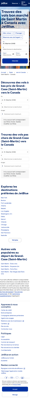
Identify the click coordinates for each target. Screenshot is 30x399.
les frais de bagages (6, 292)
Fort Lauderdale (6, 203)
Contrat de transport (8, 342)
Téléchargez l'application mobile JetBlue (11, 372)
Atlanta (3, 206)
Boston (3, 200)
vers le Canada (21, 72)
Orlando (3, 222)
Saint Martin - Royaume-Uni (10, 266)
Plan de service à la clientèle (10, 347)
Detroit (3, 219)
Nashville (4, 235)
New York (4, 198)
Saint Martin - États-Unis (9, 264)
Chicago (4, 224)
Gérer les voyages (24, 3)
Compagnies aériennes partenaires (12, 315)
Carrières (5, 324)
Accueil (3, 72)
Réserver (16, 3)
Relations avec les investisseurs (12, 321)
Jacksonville (5, 227)
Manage (15, 395)
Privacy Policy (17, 384)
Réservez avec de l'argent (11, 37)
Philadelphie (5, 230)
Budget (3, 110)
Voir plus (15, 240)
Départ (4, 53)
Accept (15, 389)
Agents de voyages (7, 318)
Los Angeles (5, 211)
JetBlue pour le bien (7, 358)
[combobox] (15, 100)
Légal (2, 337)
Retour (18, 53)
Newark (3, 208)
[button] (19, 33)
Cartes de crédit (6, 310)
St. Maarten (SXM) (9, 43)
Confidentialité (6, 350)
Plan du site (5, 326)
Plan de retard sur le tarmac (10, 345)
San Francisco (5, 233)
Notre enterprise (6, 313)
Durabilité (4, 360)
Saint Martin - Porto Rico (9, 269)
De (3, 41)
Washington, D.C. (6, 214)
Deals (11, 72)
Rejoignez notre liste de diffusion (13, 368)
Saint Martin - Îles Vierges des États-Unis (13, 273)
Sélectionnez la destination (12, 49)
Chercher (15, 61)
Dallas (3, 216)
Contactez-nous (6, 329)
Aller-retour (7, 33)
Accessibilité (5, 339)
